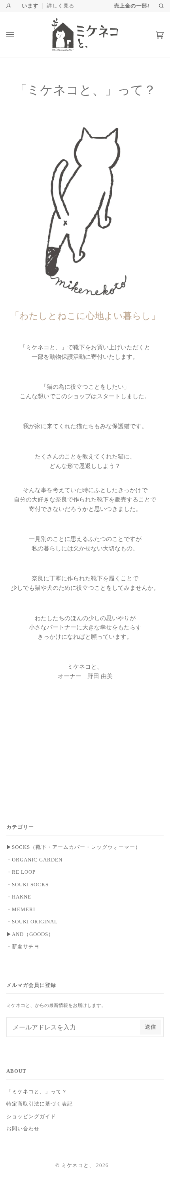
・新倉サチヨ (23, 946)
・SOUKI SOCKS (27, 885)
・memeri (20, 909)
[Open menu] (18, 34)
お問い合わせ (23, 1129)
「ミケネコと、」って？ (36, 1092)
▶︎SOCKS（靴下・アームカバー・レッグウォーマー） (73, 847)
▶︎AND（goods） (30, 934)
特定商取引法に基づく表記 (39, 1104)
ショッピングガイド (31, 1116)
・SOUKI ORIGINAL (32, 922)
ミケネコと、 (77, 1165)
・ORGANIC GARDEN (34, 860)
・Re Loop (21, 872)
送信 (150, 1027)
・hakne (18, 897)
